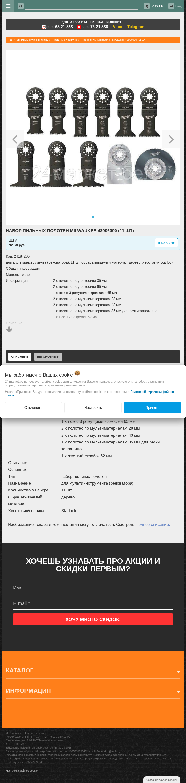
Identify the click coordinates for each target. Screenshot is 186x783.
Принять (153, 407)
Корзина (157, 6)
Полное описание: (153, 524)
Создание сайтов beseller (161, 779)
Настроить (93, 407)
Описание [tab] (19, 356)
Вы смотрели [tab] (48, 356)
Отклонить (33, 407)
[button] (15, 137)
